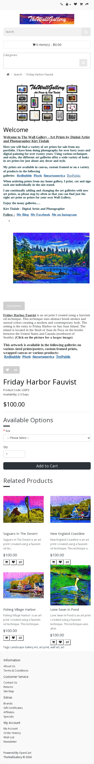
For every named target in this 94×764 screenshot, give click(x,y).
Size (7, 431)
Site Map (8, 691)
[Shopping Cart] (81, 4)
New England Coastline (67, 533)
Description (14, 306)
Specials (8, 716)
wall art (54, 647)
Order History (12, 733)
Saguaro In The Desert (20, 533)
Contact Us (10, 682)
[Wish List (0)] (75, 4)
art (62, 647)
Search (18, 74)
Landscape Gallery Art (24, 647)
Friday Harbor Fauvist (39, 74)
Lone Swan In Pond (64, 609)
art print (44, 647)
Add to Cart (47, 465)
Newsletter (10, 741)
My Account (10, 728)
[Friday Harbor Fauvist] (51, 258)
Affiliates (8, 712)
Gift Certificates (13, 708)
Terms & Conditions (15, 670)
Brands (7, 703)
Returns (8, 687)
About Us (9, 666)
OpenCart (25, 753)
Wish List (8, 737)
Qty (5, 447)
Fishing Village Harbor (19, 609)
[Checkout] (87, 4)
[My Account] (68, 4)
